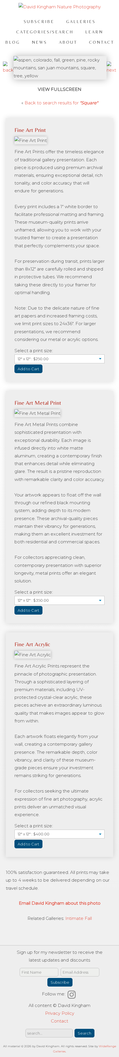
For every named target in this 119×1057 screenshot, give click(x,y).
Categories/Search (44, 31)
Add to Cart (28, 369)
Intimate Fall (78, 918)
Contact (101, 42)
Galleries (81, 21)
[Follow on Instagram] (72, 994)
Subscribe (39, 21)
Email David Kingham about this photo (60, 903)
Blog (12, 42)
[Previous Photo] (8, 70)
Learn (94, 31)
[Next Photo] (111, 70)
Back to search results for (61, 102)
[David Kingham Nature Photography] (59, 6)
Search (84, 1033)
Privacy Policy (59, 1013)
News (39, 42)
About (68, 42)
